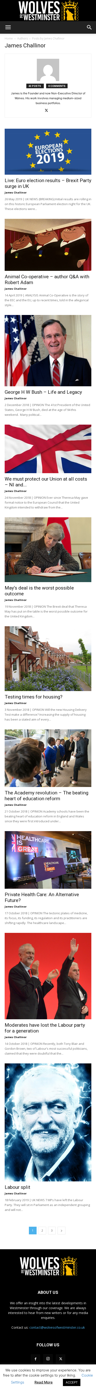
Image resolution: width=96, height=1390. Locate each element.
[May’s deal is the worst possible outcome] (48, 549)
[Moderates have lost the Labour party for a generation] (48, 976)
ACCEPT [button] (72, 1382)
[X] (48, 111)
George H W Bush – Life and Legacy (43, 392)
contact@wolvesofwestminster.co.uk (57, 1327)
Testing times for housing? (33, 697)
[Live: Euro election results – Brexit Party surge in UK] (48, 152)
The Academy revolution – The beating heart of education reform (46, 795)
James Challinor (16, 192)
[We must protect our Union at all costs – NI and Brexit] (48, 449)
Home (9, 38)
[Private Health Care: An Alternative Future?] (48, 860)
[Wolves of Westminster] (48, 10)
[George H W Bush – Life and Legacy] (48, 350)
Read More (43, 1382)
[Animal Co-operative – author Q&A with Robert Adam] (48, 245)
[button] (7, 27)
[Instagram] (48, 1359)
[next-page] (61, 1230)
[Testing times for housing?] (48, 658)
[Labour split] (48, 1122)
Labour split (17, 1187)
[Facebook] (35, 1359)
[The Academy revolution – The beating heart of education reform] (48, 758)
